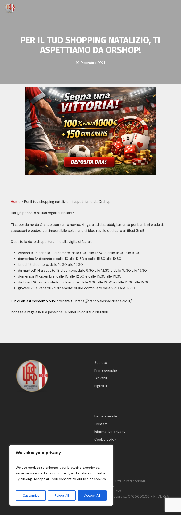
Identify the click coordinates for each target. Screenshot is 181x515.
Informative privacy (109, 431)
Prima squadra (105, 370)
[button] (174, 8)
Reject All (62, 495)
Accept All (92, 495)
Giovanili (100, 378)
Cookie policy (105, 439)
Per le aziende (105, 416)
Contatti (101, 424)
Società (100, 362)
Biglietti (100, 386)
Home (16, 201)
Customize (31, 495)
